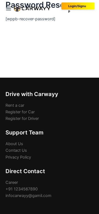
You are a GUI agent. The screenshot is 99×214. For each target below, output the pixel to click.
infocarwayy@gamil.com (28, 195)
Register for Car (20, 111)
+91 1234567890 (22, 189)
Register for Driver (22, 118)
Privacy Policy (18, 157)
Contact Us (16, 150)
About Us (14, 143)
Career (12, 182)
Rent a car (15, 105)
